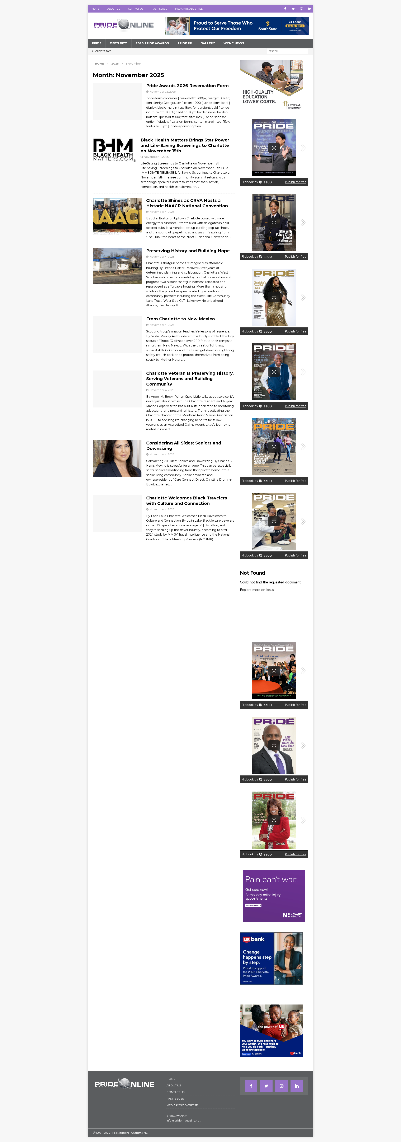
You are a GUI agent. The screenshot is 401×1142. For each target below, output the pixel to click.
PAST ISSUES (159, 8)
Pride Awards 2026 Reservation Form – (189, 85)
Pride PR (185, 43)
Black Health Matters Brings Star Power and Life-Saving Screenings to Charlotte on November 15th (185, 145)
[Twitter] (293, 9)
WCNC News (233, 43)
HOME (95, 8)
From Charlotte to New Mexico (180, 318)
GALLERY (207, 43)
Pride (96, 43)
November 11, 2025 (156, 156)
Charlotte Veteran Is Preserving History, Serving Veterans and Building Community (190, 379)
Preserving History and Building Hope (188, 250)
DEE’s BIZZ (118, 43)
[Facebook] (285, 9)
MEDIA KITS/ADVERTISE (189, 8)
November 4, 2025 (162, 211)
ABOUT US (113, 8)
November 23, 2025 (163, 91)
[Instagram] (301, 9)
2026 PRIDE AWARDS (152, 43)
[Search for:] (287, 51)
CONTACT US (135, 8)
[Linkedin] (309, 9)
